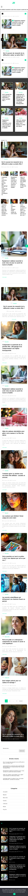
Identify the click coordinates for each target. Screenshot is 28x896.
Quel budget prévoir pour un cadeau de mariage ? (11, 681)
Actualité (5, 791)
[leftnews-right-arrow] (2, 13)
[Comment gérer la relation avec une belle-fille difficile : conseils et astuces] (4, 201)
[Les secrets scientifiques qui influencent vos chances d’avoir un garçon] (14, 583)
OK (14, 894)
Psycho (21, 92)
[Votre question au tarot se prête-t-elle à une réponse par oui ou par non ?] (23, 201)
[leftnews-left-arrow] (25, 13)
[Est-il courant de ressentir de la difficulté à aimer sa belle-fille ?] (14, 41)
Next (26, 39)
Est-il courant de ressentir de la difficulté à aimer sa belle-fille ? (13, 54)
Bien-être (7, 636)
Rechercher (6, 748)
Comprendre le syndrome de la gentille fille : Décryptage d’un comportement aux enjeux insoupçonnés (20, 99)
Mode (4, 806)
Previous (2, 39)
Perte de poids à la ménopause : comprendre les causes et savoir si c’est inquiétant (13, 641)
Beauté (6, 512)
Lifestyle (7, 677)
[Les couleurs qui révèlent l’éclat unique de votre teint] (14, 201)
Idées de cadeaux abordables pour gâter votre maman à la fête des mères (21, 123)
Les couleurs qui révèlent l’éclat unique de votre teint (14, 209)
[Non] (26, 892)
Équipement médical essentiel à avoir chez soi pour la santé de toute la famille (18, 20)
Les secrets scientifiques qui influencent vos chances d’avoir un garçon (13, 599)
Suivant (20, 701)
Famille (7, 50)
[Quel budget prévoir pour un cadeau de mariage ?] (14, 666)
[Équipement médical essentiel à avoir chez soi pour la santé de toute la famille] (7, 21)
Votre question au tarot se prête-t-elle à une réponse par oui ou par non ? (23, 210)
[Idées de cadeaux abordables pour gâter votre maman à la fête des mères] (22, 9)
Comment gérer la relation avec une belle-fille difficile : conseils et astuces (4, 210)
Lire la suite (11, 275)
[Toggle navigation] (1, 6)
